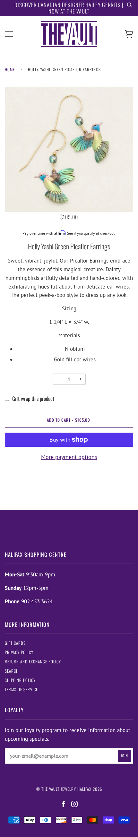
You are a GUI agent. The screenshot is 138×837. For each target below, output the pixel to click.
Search (12, 671)
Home (10, 69)
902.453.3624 (37, 601)
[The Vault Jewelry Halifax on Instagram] (74, 804)
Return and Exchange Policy (33, 662)
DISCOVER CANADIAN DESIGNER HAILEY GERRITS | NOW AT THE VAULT (69, 8)
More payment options (69, 457)
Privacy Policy (19, 652)
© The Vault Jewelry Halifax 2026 (69, 789)
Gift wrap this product (33, 398)
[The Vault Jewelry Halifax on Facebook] (63, 804)
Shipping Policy (20, 680)
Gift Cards (15, 643)
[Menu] (9, 34)
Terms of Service (21, 689)
